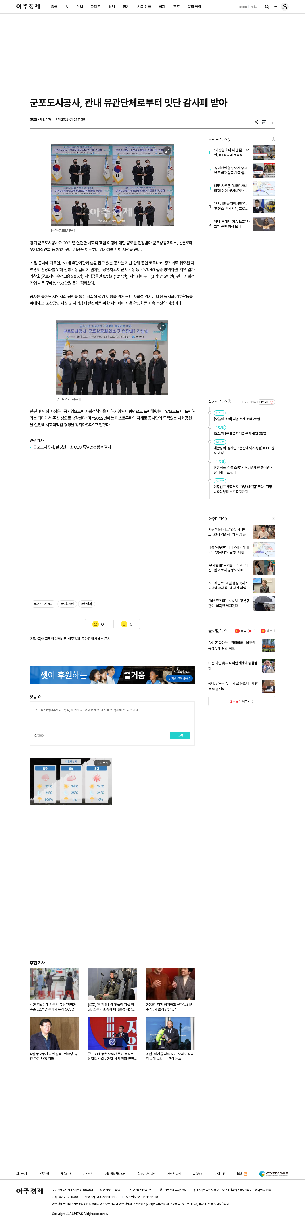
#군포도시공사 (43, 604)
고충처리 (198, 1174)
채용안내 (66, 1174)
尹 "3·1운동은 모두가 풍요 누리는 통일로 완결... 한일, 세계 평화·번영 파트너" (111, 1056)
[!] (273, 139)
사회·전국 (144, 6)
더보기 (229, 702)
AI (67, 6)
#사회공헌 (67, 604)
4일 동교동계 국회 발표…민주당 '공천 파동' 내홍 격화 (54, 1056)
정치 (126, 6)
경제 (112, 6)
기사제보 (88, 1174)
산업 (79, 6)
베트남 (271, 631)
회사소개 (21, 1174)
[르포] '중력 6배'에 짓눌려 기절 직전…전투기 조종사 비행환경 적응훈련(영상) (111, 1007)
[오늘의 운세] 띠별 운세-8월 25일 (237, 419)
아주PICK (216, 518)
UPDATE (264, 402)
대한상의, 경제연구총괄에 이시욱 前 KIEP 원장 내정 (244, 450)
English (242, 6)
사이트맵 (220, 1174)
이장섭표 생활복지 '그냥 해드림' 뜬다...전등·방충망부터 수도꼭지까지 (243, 489)
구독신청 (43, 1174)
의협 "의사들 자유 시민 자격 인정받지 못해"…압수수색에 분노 (169, 1056)
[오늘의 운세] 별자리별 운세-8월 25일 (240, 433)
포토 (176, 6)
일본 (256, 631)
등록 (180, 735)
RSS (240, 1174)
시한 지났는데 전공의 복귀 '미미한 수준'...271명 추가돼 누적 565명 (53, 1007)
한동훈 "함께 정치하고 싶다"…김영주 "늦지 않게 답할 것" (169, 1007)
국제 (162, 6)
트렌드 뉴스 (217, 139)
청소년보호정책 (147, 1174)
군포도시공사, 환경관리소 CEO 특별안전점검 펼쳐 (72, 447)
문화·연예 (195, 6)
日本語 (254, 6)
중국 (54, 6)
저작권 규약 (174, 1174)
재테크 (96, 6)
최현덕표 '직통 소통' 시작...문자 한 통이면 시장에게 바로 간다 (244, 470)
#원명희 (86, 604)
